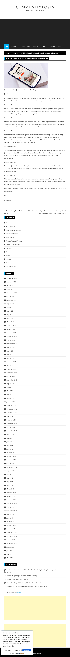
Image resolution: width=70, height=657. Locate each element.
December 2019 (11, 369)
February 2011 (11, 525)
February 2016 (11, 456)
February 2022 (11, 282)
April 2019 (9, 395)
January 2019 (10, 402)
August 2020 (10, 347)
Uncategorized (11, 266)
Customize (7, 650)
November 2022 (11, 278)
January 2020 (10, 365)
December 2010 (11, 532)
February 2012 (11, 493)
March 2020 (10, 358)
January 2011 (10, 529)
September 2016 (11, 431)
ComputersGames (12, 234)
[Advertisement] (35, 31)
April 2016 (9, 449)
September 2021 (11, 300)
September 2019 (11, 380)
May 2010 (9, 558)
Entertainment (25, 46)
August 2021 (10, 304)
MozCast (19, 592)
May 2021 (9, 315)
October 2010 (10, 540)
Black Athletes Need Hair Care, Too (17, 579)
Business (13, 46)
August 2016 (10, 434)
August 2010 (10, 547)
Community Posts (35, 7)
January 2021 (10, 329)
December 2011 (11, 500)
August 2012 (10, 471)
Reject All (17, 650)
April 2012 (9, 485)
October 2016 (10, 427)
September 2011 (11, 511)
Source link (7, 200)
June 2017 (9, 416)
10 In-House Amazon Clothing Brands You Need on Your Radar (26, 587)
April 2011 (9, 518)
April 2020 (9, 355)
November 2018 (11, 409)
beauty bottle (8, 101)
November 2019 (11, 373)
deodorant (55, 124)
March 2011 (10, 522)
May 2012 (9, 482)
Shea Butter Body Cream (26, 182)
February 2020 (11, 362)
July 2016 (9, 438)
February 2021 (11, 325)
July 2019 (9, 387)
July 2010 (9, 551)
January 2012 (10, 496)
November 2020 (11, 336)
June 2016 (9, 442)
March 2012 (10, 489)
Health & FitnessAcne (13, 245)
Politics (52, 46)
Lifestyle (36, 46)
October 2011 (10, 507)
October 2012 (10, 463)
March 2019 (10, 398)
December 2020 (11, 333)
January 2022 (10, 286)
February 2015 (11, 460)
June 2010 (9, 554)
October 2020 (10, 340)
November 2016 (11, 424)
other (8, 256)
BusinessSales (10, 226)
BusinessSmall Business (14, 230)
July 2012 (9, 474)
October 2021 (10, 296)
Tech (59, 46)
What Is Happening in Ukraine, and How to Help (21, 576)
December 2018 (11, 405)
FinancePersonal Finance (14, 241)
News (44, 46)
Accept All (26, 650)
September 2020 (11, 344)
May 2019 (9, 391)
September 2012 (11, 467)
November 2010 (11, 536)
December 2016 (11, 420)
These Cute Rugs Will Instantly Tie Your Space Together (24, 583)
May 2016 (9, 445)
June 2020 (9, 351)
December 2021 (11, 289)
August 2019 (10, 384)
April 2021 (9, 318)
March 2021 (10, 322)
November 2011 (11, 503)
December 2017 (11, 413)
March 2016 (10, 453)
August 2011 (10, 514)
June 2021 (9, 311)
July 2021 (9, 307)
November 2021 (11, 293)
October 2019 (10, 376)
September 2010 (11, 543)
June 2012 (9, 478)
